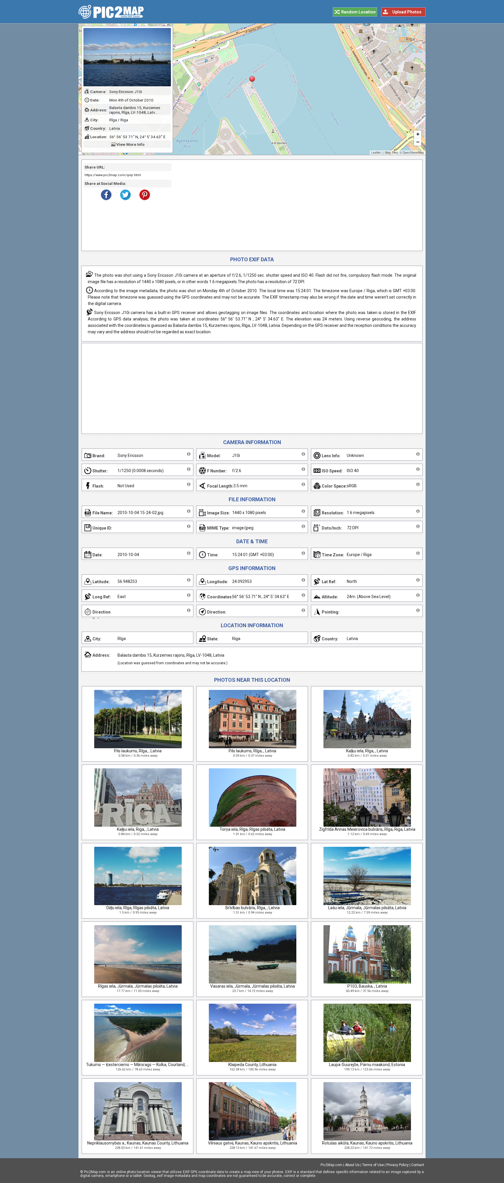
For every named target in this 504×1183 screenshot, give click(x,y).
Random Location (358, 12)
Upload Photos (406, 12)
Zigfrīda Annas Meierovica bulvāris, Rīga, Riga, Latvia (367, 829)
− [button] (417, 142)
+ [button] (417, 134)
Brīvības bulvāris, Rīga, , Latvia (252, 907)
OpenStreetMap (413, 152)
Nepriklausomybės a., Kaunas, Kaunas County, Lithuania (137, 1143)
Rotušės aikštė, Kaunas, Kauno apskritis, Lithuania (367, 1143)
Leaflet (376, 152)
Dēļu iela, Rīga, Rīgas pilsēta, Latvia (137, 907)
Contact (417, 1165)
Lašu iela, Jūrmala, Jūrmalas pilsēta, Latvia (367, 907)
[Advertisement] (295, 205)
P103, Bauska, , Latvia (367, 986)
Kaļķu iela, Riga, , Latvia (138, 829)
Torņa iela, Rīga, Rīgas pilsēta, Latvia (252, 829)
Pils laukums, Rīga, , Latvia (138, 751)
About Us (352, 1165)
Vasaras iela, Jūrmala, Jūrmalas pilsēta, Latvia (252, 986)
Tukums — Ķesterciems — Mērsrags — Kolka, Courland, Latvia (141, 1064)
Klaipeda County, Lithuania (252, 1064)
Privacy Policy (397, 1165)
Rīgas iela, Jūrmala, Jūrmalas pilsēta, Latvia (138, 986)
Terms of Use (373, 1165)
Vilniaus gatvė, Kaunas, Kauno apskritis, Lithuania (252, 1143)
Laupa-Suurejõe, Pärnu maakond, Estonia (367, 1064)
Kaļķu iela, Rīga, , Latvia (367, 751)
